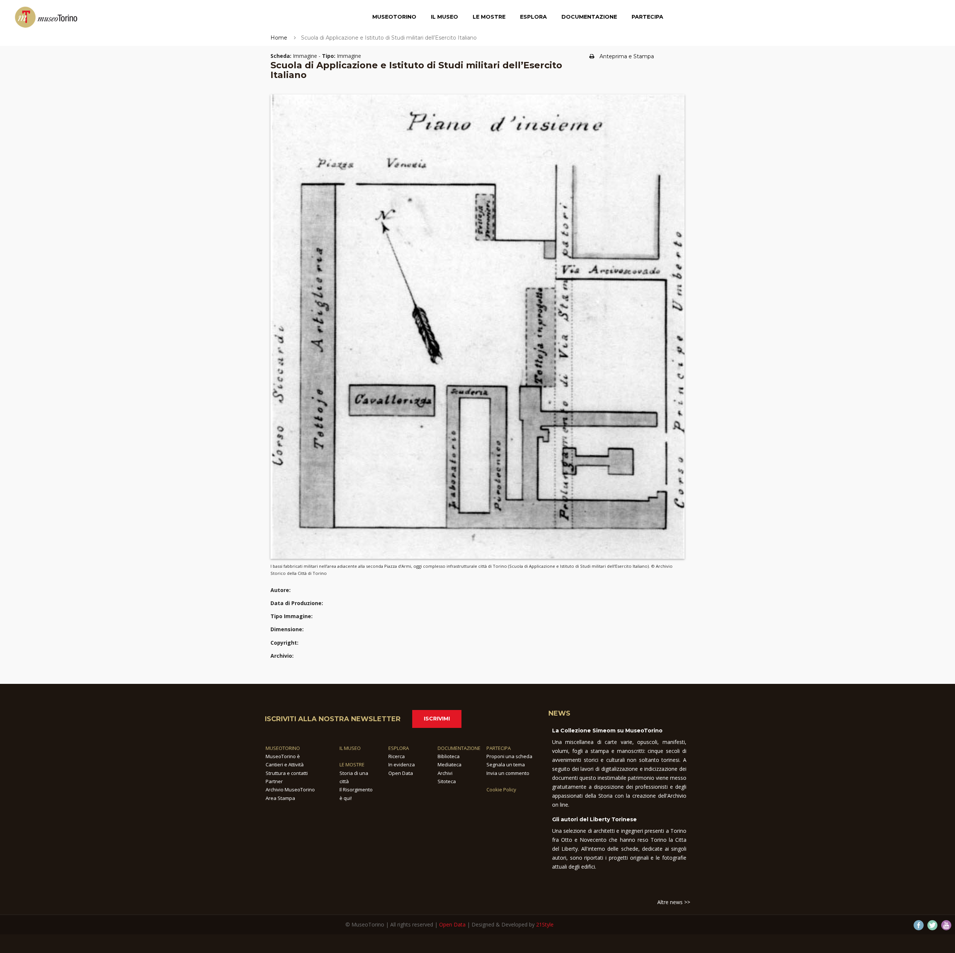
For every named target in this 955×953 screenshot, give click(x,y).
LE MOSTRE (351, 764)
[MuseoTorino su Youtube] (946, 925)
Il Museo (444, 16)
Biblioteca (449, 756)
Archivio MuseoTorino (290, 789)
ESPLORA (398, 748)
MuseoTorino (394, 16)
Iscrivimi (437, 718)
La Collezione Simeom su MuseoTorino (607, 730)
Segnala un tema (505, 764)
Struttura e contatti (287, 773)
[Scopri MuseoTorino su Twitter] (932, 925)
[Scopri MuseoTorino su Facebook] (919, 925)
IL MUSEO (350, 748)
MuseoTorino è (283, 756)
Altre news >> (673, 902)
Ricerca (396, 756)
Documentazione (589, 16)
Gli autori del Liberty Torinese (594, 819)
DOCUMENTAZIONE (459, 748)
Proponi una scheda (509, 756)
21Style (545, 924)
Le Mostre (489, 16)
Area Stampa (280, 798)
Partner (274, 781)
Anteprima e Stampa (626, 56)
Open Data (400, 773)
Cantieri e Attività (285, 764)
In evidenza (401, 764)
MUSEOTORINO (283, 748)
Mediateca (449, 764)
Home (278, 37)
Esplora (533, 16)
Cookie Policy (501, 789)
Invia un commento (507, 773)
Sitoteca (447, 781)
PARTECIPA (498, 748)
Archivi (445, 773)
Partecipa (647, 16)
